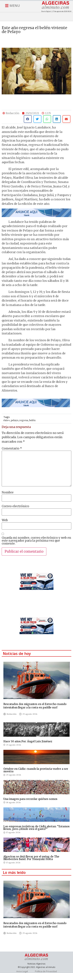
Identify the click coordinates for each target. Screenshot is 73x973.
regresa (23, 420)
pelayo (14, 420)
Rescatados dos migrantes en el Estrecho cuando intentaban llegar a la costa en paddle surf (34, 705)
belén (32, 420)
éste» (6, 420)
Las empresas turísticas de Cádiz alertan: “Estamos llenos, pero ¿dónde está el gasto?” (36, 828)
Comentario (12, 448)
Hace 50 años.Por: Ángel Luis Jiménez (27, 741)
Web (5, 520)
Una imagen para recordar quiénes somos (30, 799)
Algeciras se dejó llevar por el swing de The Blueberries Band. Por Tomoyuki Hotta (31, 858)
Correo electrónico (15, 506)
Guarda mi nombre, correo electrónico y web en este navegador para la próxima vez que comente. (36, 540)
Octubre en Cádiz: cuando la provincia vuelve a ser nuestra (35, 770)
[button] (28, 119)
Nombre (8, 492)
